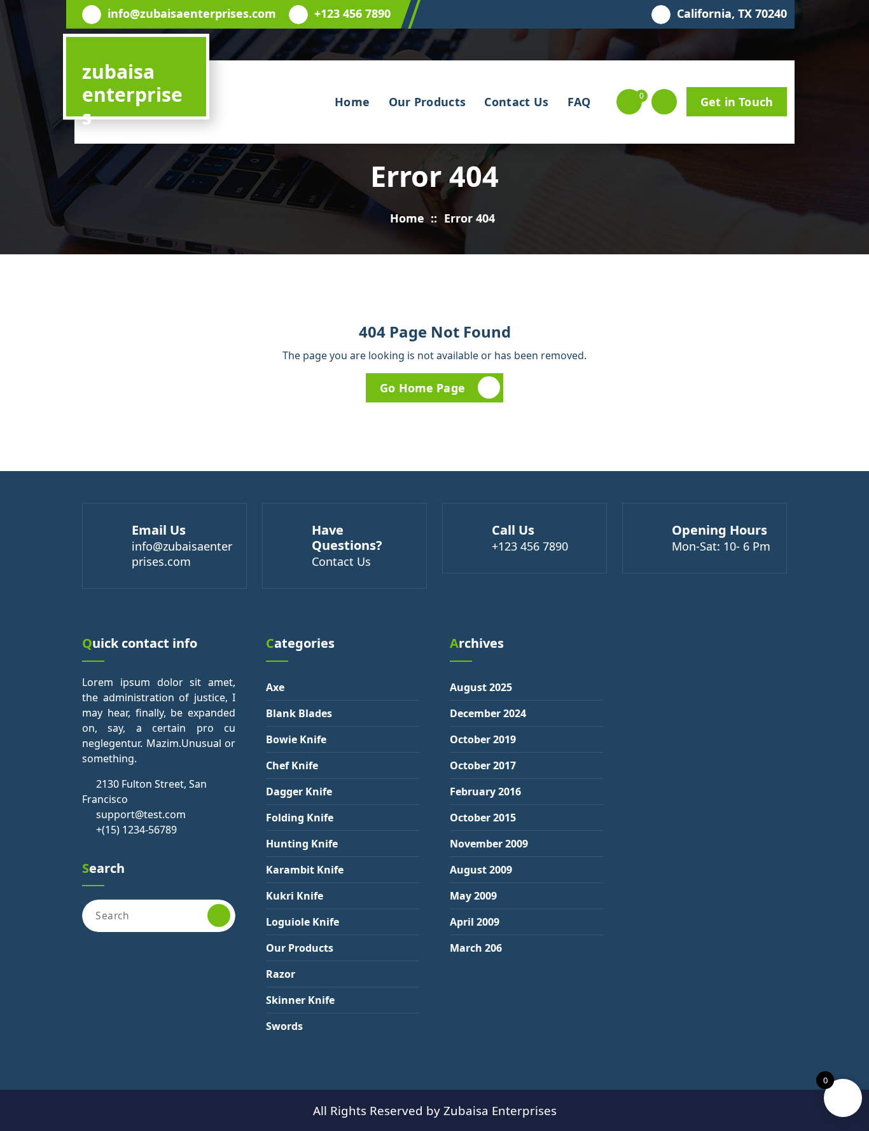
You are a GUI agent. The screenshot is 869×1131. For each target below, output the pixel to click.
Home (352, 101)
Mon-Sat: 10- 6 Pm (721, 546)
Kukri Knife (294, 896)
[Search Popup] (664, 101)
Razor (280, 974)
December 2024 (488, 713)
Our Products (427, 101)
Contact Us (516, 101)
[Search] (218, 915)
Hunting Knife (302, 844)
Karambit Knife (305, 870)
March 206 (476, 948)
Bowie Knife (296, 739)
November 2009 (489, 844)
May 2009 (473, 896)
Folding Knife (299, 818)
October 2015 (483, 818)
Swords (284, 1026)
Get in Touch (736, 101)
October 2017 (483, 765)
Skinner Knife (300, 1000)
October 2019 (483, 739)
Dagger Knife (299, 792)
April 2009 (474, 922)
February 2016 (485, 792)
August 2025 (481, 687)
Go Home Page (422, 387)
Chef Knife (292, 765)
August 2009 (481, 870)
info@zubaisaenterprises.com (192, 14)
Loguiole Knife (302, 922)
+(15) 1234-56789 (136, 830)
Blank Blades (299, 713)
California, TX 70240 (732, 14)
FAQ (579, 101)
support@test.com (141, 814)
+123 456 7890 (352, 14)
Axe (275, 687)
